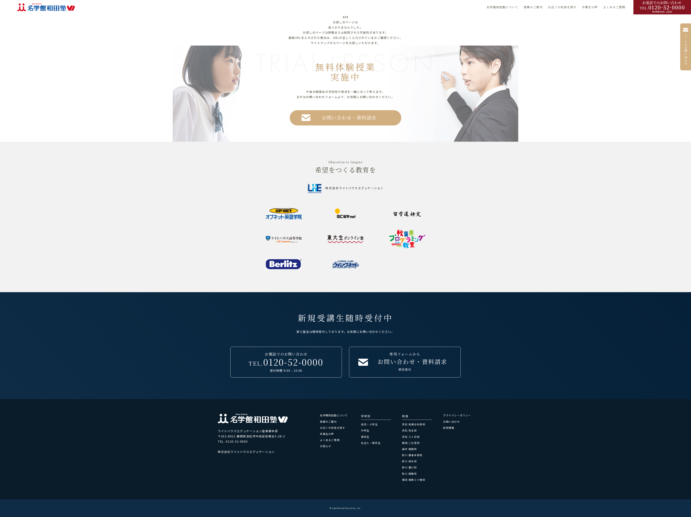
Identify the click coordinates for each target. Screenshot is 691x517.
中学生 (365, 430)
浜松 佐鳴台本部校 (413, 424)
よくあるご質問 (614, 7)
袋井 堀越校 (409, 449)
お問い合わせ (451, 421)
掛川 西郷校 (409, 473)
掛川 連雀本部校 (412, 455)
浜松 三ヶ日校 (411, 437)
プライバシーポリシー (457, 415)
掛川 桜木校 (409, 461)
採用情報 (448, 428)
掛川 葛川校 (409, 467)
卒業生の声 (590, 7)
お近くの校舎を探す (562, 7)
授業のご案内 (533, 7)
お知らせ (325, 446)
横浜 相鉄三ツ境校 (413, 480)
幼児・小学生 (369, 424)
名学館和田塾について (502, 7)
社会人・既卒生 (371, 443)
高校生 (365, 437)
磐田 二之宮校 (411, 443)
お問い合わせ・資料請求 (349, 117)
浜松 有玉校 (409, 430)
